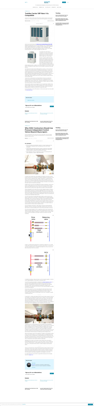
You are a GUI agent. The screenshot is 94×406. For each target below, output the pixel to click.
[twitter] (39, 23)
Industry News (59, 7)
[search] (26, 2)
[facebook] (36, 23)
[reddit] (40, 23)
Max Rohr (26, 138)
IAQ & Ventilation (47, 7)
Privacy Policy (24, 404)
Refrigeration (54, 7)
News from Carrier (27, 20)
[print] (53, 23)
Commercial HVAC (41, 7)
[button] (25, 2)
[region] (47, 404)
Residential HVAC (35, 7)
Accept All (90, 404)
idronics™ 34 (31, 354)
